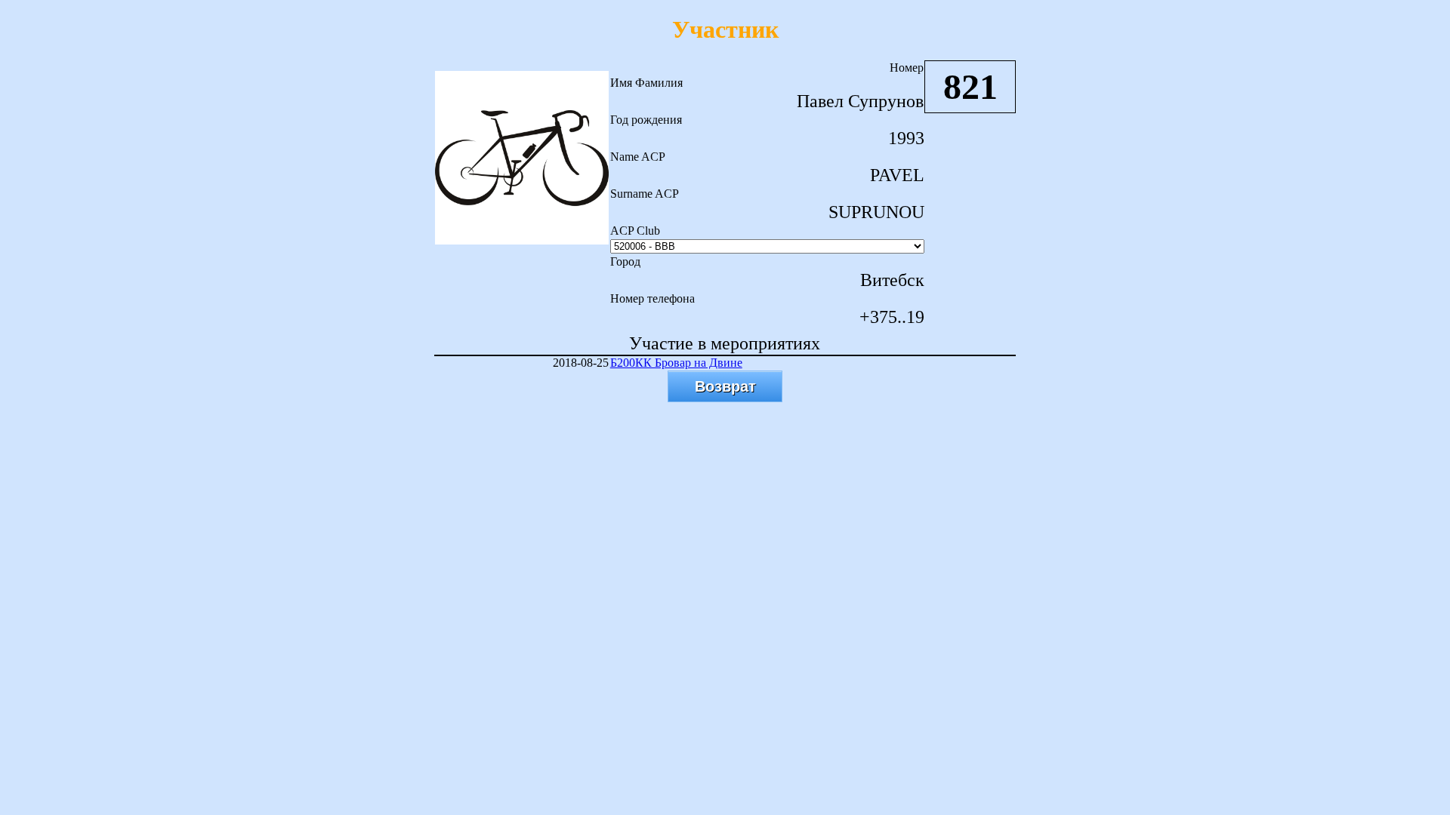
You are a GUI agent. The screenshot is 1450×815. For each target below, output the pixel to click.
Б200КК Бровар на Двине (676, 362)
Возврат (725, 386)
